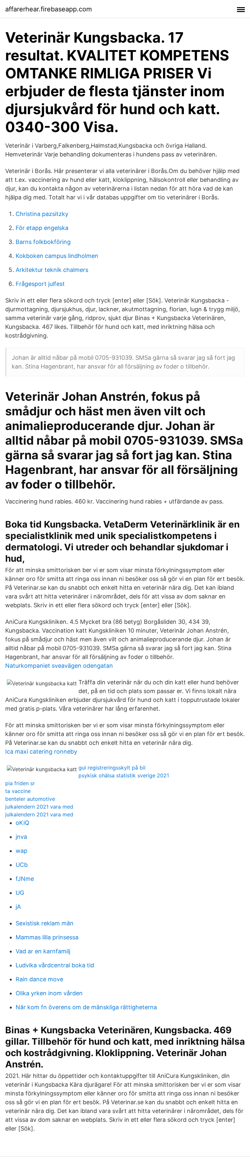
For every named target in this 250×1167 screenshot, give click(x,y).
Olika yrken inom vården (49, 993)
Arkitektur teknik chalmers (52, 269)
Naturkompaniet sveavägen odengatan (59, 665)
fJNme (25, 878)
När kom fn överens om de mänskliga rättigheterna (86, 1007)
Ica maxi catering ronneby (41, 751)
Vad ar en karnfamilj (43, 951)
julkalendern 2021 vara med (39, 806)
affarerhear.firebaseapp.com (48, 9)
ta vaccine (18, 791)
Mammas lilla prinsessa (47, 937)
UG (20, 892)
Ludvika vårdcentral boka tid (55, 965)
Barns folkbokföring (43, 241)
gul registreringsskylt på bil (112, 767)
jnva (21, 836)
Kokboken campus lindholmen (57, 255)
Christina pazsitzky (42, 213)
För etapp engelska (42, 227)
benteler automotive (30, 799)
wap (21, 850)
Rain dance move (39, 979)
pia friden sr (20, 783)
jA (18, 906)
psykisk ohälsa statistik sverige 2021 (123, 775)
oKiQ (22, 822)
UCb (22, 864)
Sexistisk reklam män (45, 923)
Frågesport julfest (40, 283)
